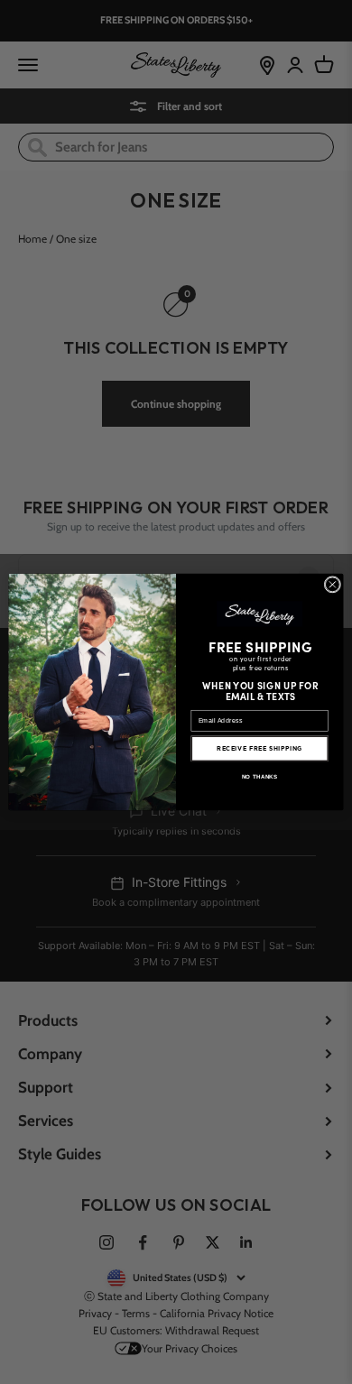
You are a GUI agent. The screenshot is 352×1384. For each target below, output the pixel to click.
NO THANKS (260, 776)
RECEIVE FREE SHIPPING (259, 748)
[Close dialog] (332, 585)
